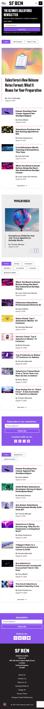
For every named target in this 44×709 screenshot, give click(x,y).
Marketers (7, 268)
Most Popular (17, 42)
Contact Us (22, 679)
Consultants (20, 268)
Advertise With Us (22, 686)
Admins (6, 264)
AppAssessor (18, 455)
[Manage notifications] (4, 704)
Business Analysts (10, 272)
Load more (21, 185)
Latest (6, 42)
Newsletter (40, 3)
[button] (36, 251)
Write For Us (22, 682)
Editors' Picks (31, 42)
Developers (28, 264)
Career (6, 455)
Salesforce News (9, 459)
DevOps (16, 264)
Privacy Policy (33, 32)
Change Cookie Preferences (22, 697)
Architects (32, 268)
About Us (22, 675)
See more (20, 407)
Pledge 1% (22, 690)
